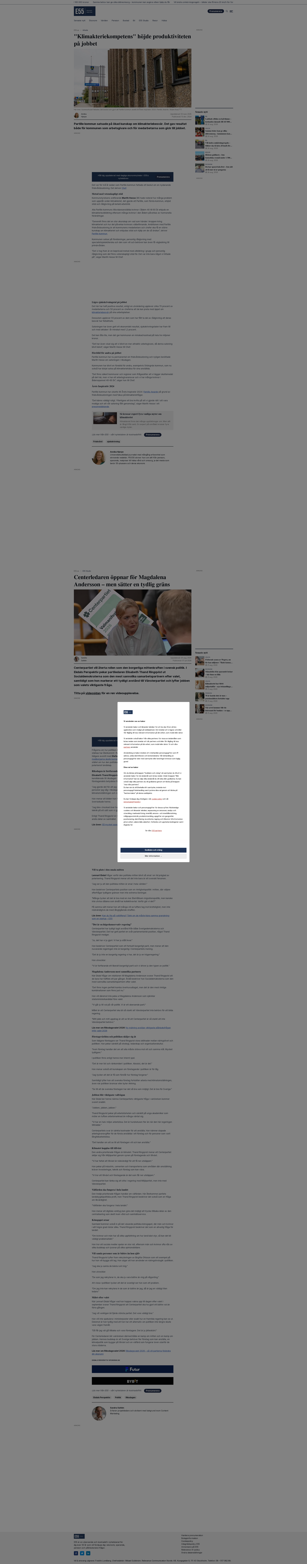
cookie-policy (157, 799)
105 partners (157, 831)
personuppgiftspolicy (132, 802)
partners (127, 747)
